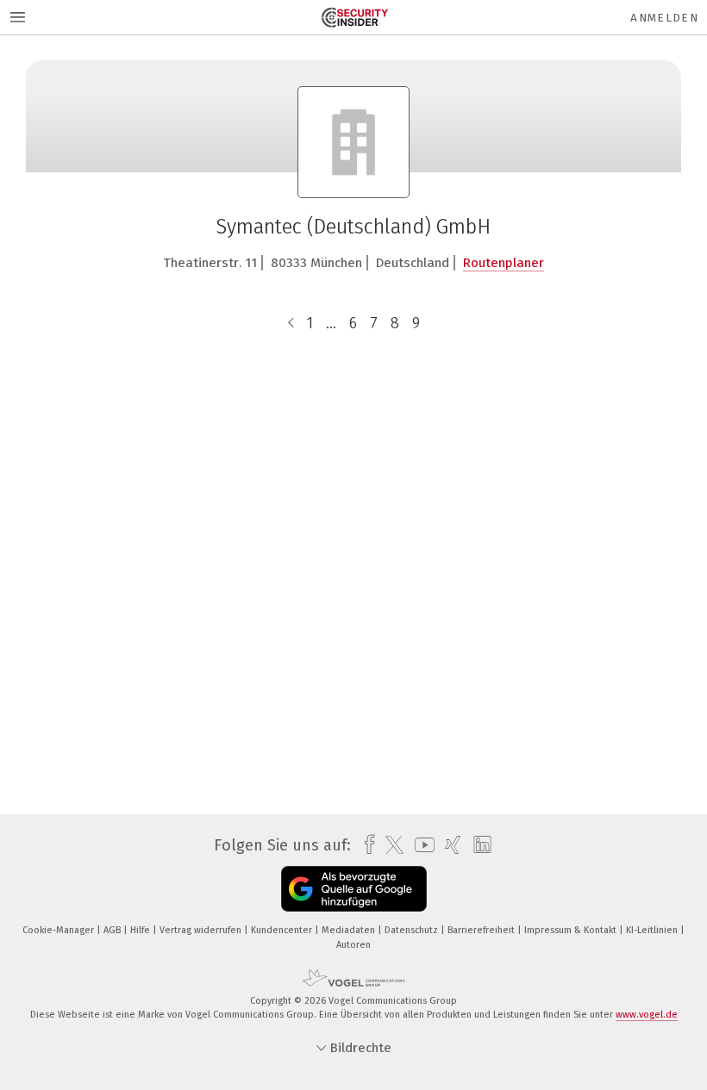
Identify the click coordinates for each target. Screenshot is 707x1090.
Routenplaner (503, 263)
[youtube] (420, 845)
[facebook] (365, 845)
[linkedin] (478, 845)
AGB (113, 930)
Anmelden (664, 17)
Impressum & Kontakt (571, 930)
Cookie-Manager (59, 930)
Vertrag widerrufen (202, 930)
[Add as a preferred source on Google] (354, 889)
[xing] (449, 845)
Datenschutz (413, 930)
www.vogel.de (647, 1014)
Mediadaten (350, 930)
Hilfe (141, 930)
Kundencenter (283, 930)
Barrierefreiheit (482, 930)
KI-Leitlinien (653, 930)
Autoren (353, 944)
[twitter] (390, 845)
